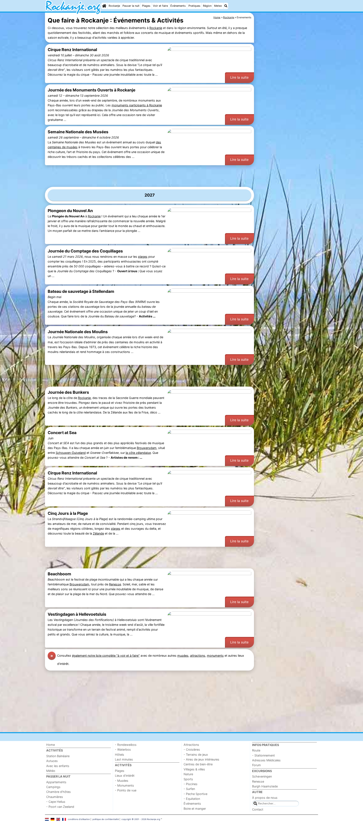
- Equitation (192, 798)
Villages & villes (194, 769)
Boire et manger (195, 808)
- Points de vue (125, 790)
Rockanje (114, 5)
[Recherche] (226, 6)
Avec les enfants (57, 766)
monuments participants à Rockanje (137, 105)
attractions (197, 655)
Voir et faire (160, 5)
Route (256, 750)
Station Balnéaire (58, 756)
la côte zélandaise (138, 452)
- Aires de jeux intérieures (201, 759)
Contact (257, 809)
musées (182, 655)
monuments (215, 655)
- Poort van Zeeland (60, 806)
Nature (188, 774)
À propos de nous (265, 797)
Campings (53, 787)
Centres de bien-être (198, 764)
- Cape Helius (55, 801)
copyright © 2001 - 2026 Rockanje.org (140, 819)
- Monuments (124, 785)
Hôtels (119, 754)
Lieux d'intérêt (124, 775)
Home (50, 744)
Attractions (191, 744)
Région (207, 5)
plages (142, 256)
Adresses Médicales (266, 760)
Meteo (218, 5)
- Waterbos (123, 749)
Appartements (56, 782)
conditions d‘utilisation (79, 819)
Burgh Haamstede (265, 786)
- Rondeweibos (126, 744)
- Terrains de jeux (196, 754)
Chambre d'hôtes (58, 792)
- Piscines (190, 784)
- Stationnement (263, 755)
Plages (146, 5)
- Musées (121, 780)
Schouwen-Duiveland (71, 452)
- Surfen (189, 789)
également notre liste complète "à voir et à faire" (106, 655)
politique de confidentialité (105, 819)
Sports (188, 779)
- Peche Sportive (195, 794)
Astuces (52, 761)
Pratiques (194, 5)
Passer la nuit (130, 5)
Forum (256, 765)
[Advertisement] (286, 109)
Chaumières (54, 797)
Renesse (115, 584)
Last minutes (124, 759)
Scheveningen (262, 776)
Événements (178, 5)
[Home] (104, 6)
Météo (50, 770)
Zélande (98, 533)
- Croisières (192, 749)
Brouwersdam (147, 448)
